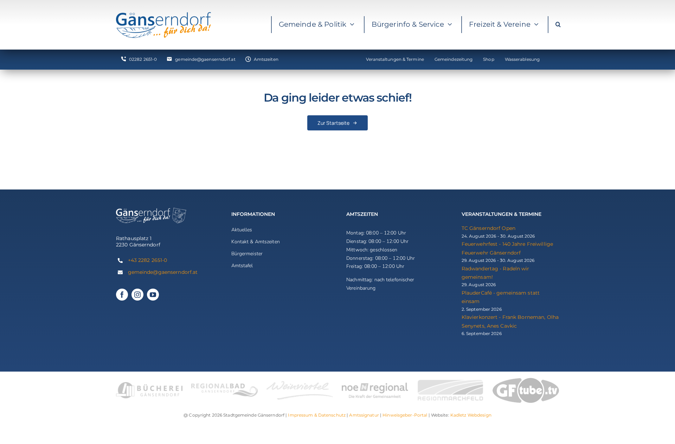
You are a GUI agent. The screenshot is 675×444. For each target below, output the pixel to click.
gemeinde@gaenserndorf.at (163, 272)
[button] (558, 24)
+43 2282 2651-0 (147, 260)
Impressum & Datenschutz (317, 415)
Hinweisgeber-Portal (404, 415)
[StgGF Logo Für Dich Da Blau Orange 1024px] (163, 14)
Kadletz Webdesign (470, 415)
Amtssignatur (364, 415)
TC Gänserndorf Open (488, 228)
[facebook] (122, 295)
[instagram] (137, 295)
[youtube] (153, 295)
